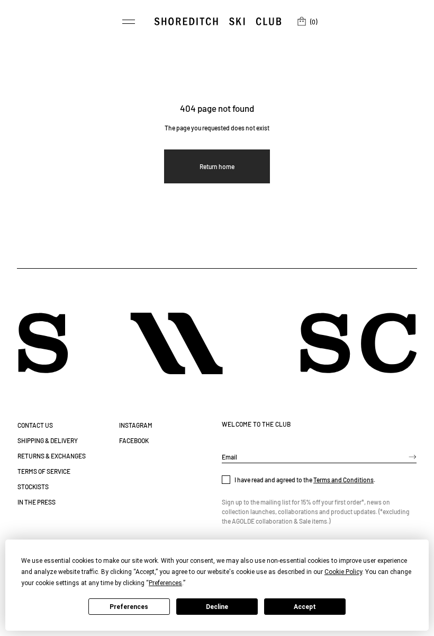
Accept (305, 607)
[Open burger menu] (128, 21)
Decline (217, 607)
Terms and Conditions (343, 479)
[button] (306, 21)
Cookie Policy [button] (343, 572)
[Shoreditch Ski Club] (218, 21)
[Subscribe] (413, 456)
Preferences (129, 607)
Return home (217, 166)
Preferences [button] (165, 583)
